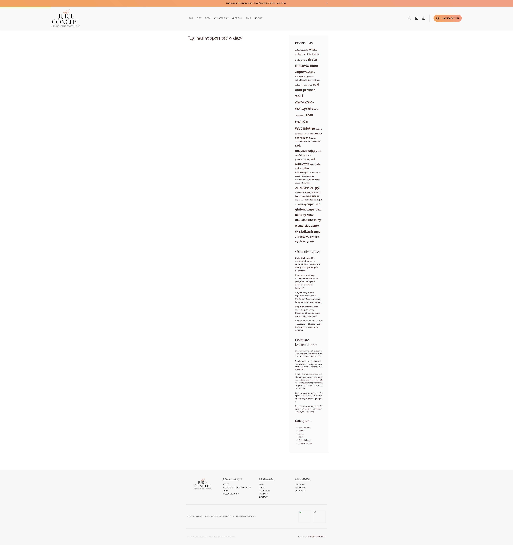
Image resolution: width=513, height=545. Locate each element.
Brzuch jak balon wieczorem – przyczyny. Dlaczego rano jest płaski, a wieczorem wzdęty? (308, 325)
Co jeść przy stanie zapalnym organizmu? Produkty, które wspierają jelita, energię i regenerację (308, 297)
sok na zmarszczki (312, 141)
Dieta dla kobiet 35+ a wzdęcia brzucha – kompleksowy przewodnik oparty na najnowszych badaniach (307, 264)
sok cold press (306, 85)
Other (301, 437)
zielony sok (310, 193)
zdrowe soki (313, 179)
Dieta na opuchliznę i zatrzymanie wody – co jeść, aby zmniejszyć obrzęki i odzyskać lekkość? (306, 281)
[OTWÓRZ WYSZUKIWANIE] (409, 18)
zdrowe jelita (301, 176)
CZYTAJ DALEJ (201, 85)
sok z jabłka (315, 164)
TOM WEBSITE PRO (316, 537)
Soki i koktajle (305, 440)
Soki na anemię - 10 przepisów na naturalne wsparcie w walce (308, 353)
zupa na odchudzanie (305, 200)
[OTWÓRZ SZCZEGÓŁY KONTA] (416, 18)
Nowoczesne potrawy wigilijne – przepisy (308, 398)
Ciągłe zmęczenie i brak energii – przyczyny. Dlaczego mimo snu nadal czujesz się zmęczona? (307, 311)
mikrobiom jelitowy (303, 80)
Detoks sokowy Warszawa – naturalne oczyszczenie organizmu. (309, 377)
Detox (301, 431)
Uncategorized (305, 443)
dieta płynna (301, 60)
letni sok (310, 77)
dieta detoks (312, 54)
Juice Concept (201, 70)
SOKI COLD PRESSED (310, 356)
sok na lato (307, 134)
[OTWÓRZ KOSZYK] (423, 18)
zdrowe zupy (307, 188)
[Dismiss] (327, 3)
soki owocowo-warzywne (304, 102)
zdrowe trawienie (302, 183)
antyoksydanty (301, 50)
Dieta (193, 56)
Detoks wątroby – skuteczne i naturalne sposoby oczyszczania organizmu (308, 364)
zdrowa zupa (314, 172)
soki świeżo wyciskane (305, 122)
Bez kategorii (305, 427)
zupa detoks (312, 196)
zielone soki (299, 192)
